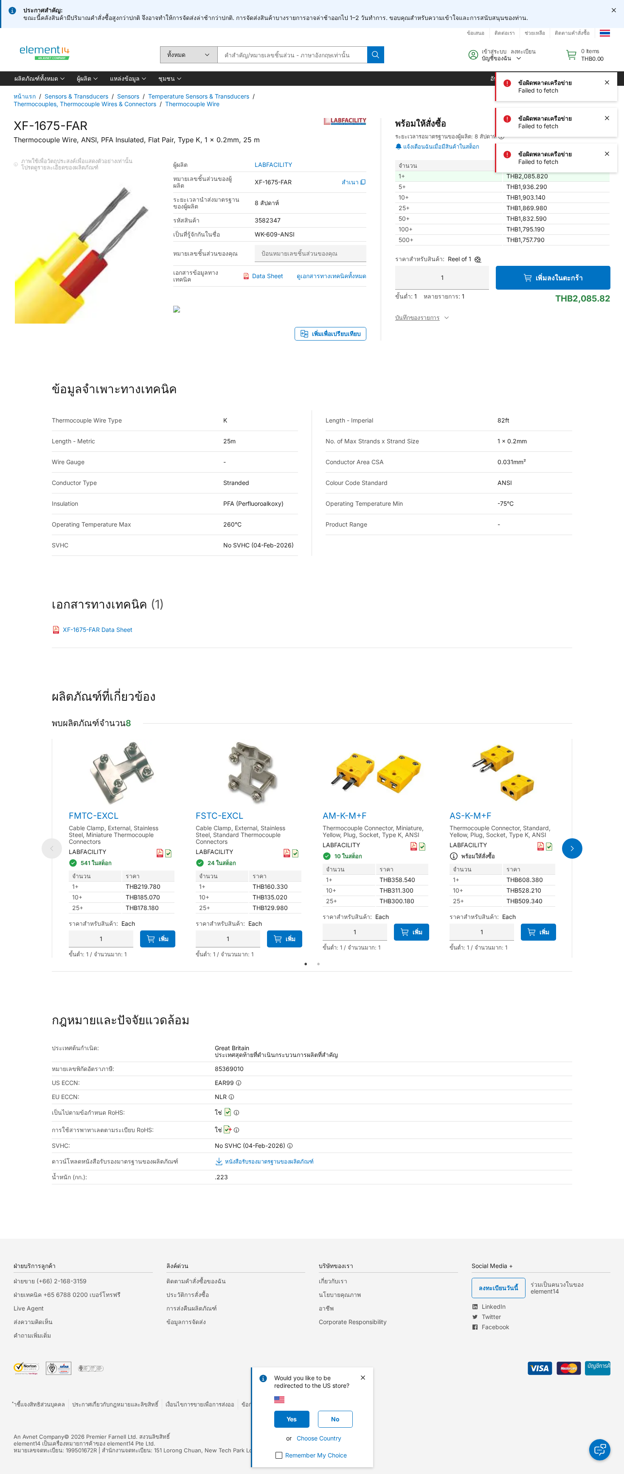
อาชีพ (326, 1308)
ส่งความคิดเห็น (33, 1321)
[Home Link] (45, 54)
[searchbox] (292, 54)
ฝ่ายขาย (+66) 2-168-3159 (50, 1281)
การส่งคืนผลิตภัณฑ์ (191, 1308)
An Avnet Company (39, 1436)
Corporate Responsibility (353, 1321)
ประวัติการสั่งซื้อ (187, 1294)
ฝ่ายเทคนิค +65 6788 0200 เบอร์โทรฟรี (67, 1294)
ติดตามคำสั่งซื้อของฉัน (196, 1281)
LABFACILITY (273, 164)
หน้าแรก (25, 96)
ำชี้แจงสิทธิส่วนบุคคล (39, 1404)
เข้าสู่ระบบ (494, 51)
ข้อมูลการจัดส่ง (186, 1321)
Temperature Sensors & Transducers (198, 96)
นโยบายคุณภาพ (340, 1294)
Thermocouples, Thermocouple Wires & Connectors (85, 103)
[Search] (375, 54)
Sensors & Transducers (76, 96)
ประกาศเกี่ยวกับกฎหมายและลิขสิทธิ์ (115, 1404)
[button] (39, 78)
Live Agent (29, 1308)
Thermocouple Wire (192, 103)
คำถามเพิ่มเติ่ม (32, 1335)
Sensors (128, 96)
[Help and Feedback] (599, 1449)
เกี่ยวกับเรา (333, 1281)
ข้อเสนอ (475, 33)
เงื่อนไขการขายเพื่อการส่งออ (200, 1404)
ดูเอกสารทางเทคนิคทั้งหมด (331, 275)
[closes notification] (614, 10)
